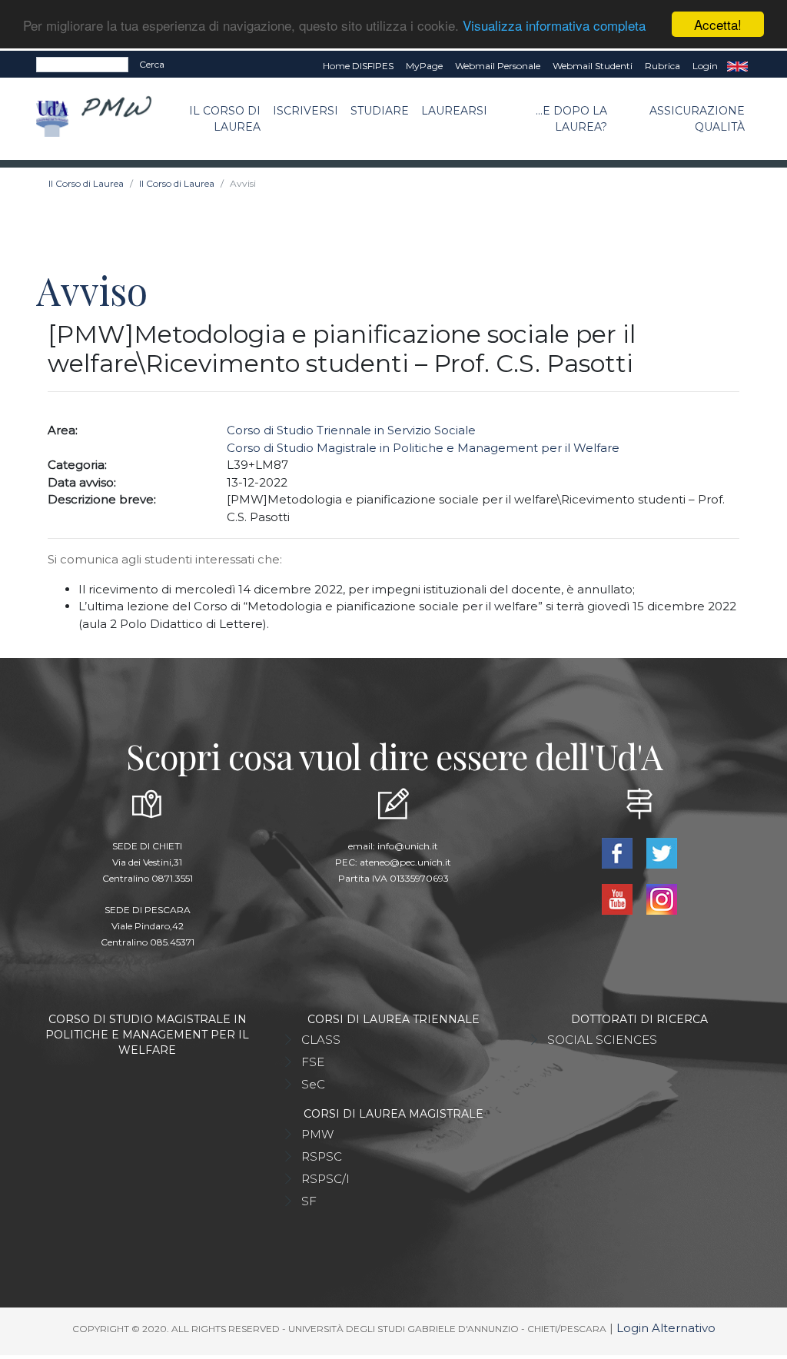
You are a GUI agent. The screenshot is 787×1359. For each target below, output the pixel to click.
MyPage (424, 65)
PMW (317, 1134)
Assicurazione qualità (697, 119)
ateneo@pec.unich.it (405, 862)
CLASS (320, 1039)
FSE (312, 1062)
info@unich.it (407, 846)
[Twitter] (661, 852)
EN (737, 66)
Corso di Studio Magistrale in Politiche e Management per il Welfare (423, 447)
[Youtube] (618, 898)
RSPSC (321, 1156)
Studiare (379, 111)
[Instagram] (661, 898)
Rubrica (662, 65)
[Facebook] (618, 852)
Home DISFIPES (358, 65)
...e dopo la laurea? (571, 119)
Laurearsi (454, 111)
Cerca (151, 64)
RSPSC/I (325, 1178)
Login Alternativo (666, 1328)
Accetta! (718, 24)
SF (309, 1201)
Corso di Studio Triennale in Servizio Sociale (351, 430)
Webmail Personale (497, 65)
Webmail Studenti (593, 65)
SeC (313, 1084)
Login (705, 65)
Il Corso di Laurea (225, 119)
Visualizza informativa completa (554, 25)
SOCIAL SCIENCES (602, 1039)
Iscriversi (305, 111)
